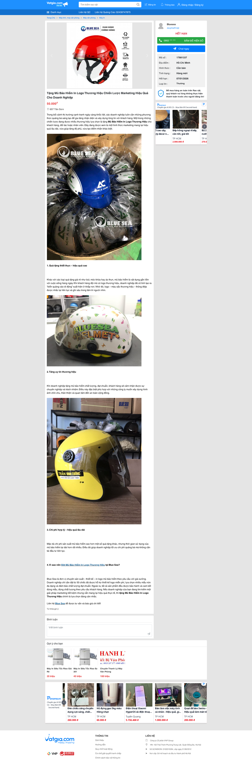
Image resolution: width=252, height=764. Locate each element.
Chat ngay (183, 48)
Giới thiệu (99, 740)
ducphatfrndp (173, 27)
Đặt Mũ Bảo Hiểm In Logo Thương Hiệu (83, 564)
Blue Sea (60, 603)
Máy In (102, 17)
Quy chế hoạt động (103, 748)
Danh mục (55, 12)
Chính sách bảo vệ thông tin (107, 757)
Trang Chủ (51, 17)
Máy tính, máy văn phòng (69, 17)
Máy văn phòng (89, 17)
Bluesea (171, 24)
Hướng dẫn (100, 744)
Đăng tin (152, 4)
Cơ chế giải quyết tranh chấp (108, 753)
